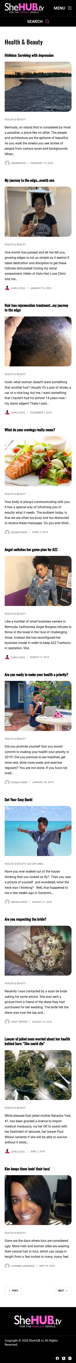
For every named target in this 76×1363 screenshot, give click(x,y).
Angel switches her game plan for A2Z (31, 549)
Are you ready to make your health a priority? (36, 674)
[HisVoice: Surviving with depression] (38, 87)
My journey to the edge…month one (29, 180)
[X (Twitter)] (63, 1358)
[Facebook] (57, 1358)
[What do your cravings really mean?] (38, 461)
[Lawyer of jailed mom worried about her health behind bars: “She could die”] (38, 1075)
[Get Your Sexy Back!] (38, 831)
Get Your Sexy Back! (18, 799)
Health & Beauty (15, 119)
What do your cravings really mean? (30, 429)
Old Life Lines (35, 863)
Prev (15, 1290)
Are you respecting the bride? (25, 919)
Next (61, 1290)
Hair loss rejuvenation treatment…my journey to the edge (36, 307)
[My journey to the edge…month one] (38, 212)
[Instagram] (70, 1358)
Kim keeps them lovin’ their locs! (27, 1168)
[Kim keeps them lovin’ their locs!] (38, 1200)
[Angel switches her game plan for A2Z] (38, 581)
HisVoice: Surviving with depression (29, 55)
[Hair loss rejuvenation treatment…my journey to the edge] (38, 342)
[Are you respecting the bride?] (38, 951)
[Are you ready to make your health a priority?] (38, 706)
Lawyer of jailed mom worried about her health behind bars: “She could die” (37, 1041)
